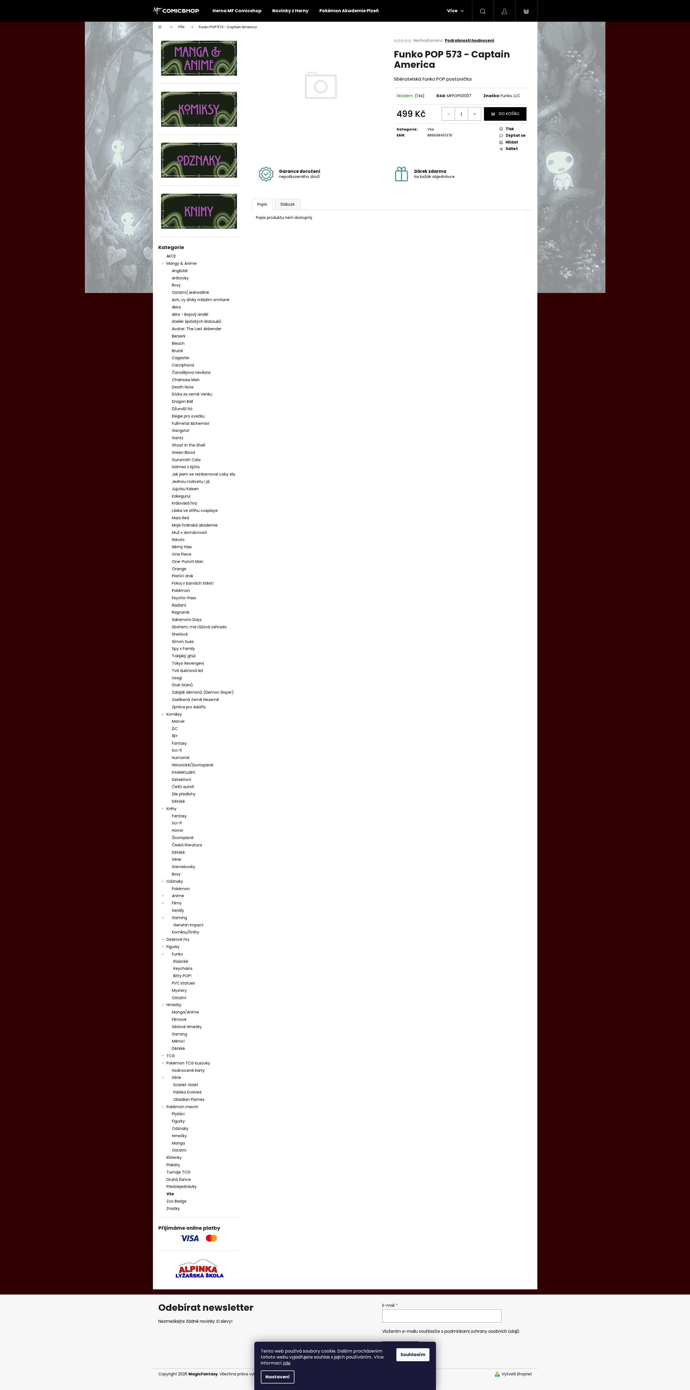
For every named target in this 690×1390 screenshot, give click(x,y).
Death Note (183, 387)
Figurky (172, 946)
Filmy (177, 903)
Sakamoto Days (187, 619)
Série (176, 859)
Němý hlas (182, 547)
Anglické (180, 270)
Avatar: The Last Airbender (197, 328)
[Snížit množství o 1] (448, 113)
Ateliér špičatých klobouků (196, 321)
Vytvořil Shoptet (517, 1374)
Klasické (180, 961)
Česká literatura (187, 845)
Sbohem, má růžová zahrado (199, 627)
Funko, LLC (510, 95)
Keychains (182, 968)
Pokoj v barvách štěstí (192, 583)
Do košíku (509, 113)
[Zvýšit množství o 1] (474, 113)
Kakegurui (181, 496)
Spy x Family (183, 648)
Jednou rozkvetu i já (191, 481)
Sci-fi (177, 750)
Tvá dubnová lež (187, 670)
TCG (170, 1056)
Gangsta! (180, 430)
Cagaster (181, 358)
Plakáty (173, 1165)
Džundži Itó (182, 409)
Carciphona (183, 365)
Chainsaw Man (186, 379)
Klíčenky (174, 1157)
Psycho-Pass (184, 598)
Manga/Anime (185, 1012)
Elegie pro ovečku (188, 416)
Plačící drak (182, 576)
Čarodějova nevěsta (191, 372)
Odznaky (174, 881)
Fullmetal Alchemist (190, 423)
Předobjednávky (181, 1186)
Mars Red (180, 518)
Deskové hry (178, 939)
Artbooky (180, 278)
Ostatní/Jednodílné (190, 292)
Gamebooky (183, 866)
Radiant (179, 605)
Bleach (178, 343)
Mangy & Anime (181, 263)
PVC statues (183, 983)
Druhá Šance (178, 1179)
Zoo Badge (176, 1201)
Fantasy (179, 743)
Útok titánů (182, 685)
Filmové (179, 1019)
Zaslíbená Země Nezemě (195, 699)
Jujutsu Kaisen (185, 489)
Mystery (179, 990)
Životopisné (183, 837)
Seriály (178, 910)
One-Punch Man (187, 561)
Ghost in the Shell (188, 445)
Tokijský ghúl (183, 656)
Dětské (178, 801)
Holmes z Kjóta (186, 467)
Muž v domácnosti (189, 532)
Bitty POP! (182, 975)
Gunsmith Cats (186, 460)
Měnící (178, 1041)
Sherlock (180, 634)
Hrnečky (173, 1005)
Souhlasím (412, 1354)
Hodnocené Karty (188, 1070)
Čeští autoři (183, 786)
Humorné (181, 757)
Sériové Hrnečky (187, 1026)
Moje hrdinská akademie (195, 525)
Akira (176, 307)
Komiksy (174, 714)
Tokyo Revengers (188, 663)
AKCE (171, 256)
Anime (178, 895)
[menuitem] (237, 11)
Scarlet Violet (185, 1085)
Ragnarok (181, 612)
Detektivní (181, 779)
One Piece (181, 554)
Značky (173, 1208)
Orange (179, 569)
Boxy (176, 285)
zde (286, 1363)
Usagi (177, 678)
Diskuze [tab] (288, 204)
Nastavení (277, 1377)
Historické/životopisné (192, 765)
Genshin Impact (188, 925)
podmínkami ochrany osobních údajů (481, 1331)
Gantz (177, 438)
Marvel (178, 721)
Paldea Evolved (187, 1092)
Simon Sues (183, 641)
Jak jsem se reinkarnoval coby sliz (203, 474)
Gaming (179, 917)
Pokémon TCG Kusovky (188, 1063)
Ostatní (179, 997)
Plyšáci (178, 1114)
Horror (177, 830)
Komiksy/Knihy (185, 932)
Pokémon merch (182, 1107)
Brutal (177, 350)
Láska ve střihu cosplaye (195, 510)
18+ (175, 736)
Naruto (178, 539)
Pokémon (181, 590)
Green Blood (183, 452)
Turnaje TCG (178, 1172)
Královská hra (184, 503)
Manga (178, 1143)
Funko (177, 954)
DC (175, 728)
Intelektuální (183, 772)
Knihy (171, 808)
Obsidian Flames (188, 1099)
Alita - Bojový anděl (190, 314)
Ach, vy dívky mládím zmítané (200, 299)
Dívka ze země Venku (192, 394)
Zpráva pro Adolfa (189, 707)
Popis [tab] (262, 204)
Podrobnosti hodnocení (469, 40)
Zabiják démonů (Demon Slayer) (203, 692)
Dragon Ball (182, 401)
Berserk (178, 336)
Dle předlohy (183, 794)
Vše (170, 1194)
